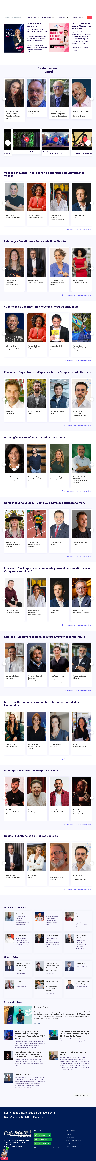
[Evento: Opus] (18, 1015)
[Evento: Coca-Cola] (9, 1081)
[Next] (88, 143)
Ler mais (37, 1023)
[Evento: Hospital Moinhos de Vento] (53, 1061)
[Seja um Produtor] (59, 36)
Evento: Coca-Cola (24, 1074)
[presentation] (4, 99)
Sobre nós (70, 1137)
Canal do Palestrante (73, 1140)
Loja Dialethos (71, 1146)
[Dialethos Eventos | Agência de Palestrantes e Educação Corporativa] (18, 1133)
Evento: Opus (41, 1007)
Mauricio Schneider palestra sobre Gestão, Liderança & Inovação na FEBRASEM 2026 (28, 1054)
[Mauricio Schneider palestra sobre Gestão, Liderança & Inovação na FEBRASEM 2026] (9, 1059)
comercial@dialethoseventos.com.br (48, 1148)
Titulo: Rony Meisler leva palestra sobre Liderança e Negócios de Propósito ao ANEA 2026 (30, 1034)
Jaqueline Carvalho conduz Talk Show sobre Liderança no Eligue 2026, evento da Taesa (74, 1033)
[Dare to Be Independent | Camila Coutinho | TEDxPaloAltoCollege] (48, 139)
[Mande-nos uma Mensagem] (4, 1153)
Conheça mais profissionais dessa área (77, 230)
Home (68, 1134)
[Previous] (8, 143)
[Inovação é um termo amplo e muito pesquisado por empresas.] (19, 139)
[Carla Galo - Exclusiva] (14, 37)
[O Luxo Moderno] (77, 139)
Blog (68, 1143)
